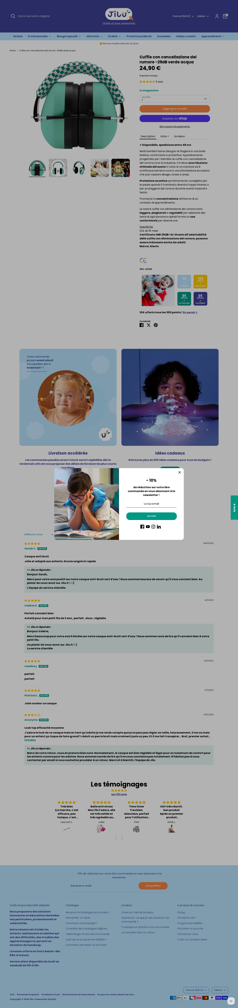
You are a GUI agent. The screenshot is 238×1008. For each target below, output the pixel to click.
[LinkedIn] (159, 527)
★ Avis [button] (234, 507)
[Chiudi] (179, 472)
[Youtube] (148, 527)
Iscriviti (151, 516)
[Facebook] (142, 527)
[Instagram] (153, 527)
